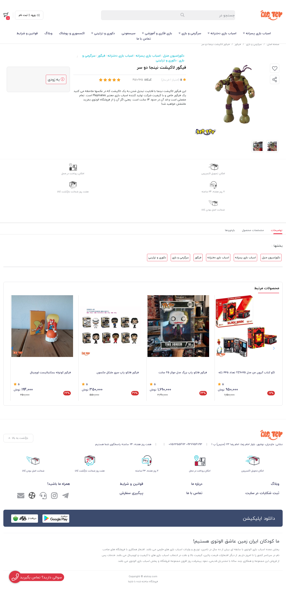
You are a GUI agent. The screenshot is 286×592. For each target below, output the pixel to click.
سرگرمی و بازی (191, 33)
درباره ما (196, 484)
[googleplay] (55, 518)
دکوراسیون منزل (173, 55)
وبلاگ (48, 33)
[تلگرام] (65, 496)
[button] (12, 348)
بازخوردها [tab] (230, 230)
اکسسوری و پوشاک (72, 33)
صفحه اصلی (273, 44)
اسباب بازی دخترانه (223, 33)
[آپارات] (31, 496)
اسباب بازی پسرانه (258, 33)
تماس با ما (144, 38)
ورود (33, 15)
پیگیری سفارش (131, 493)
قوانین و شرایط (27, 33)
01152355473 (177, 444)
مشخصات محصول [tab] (253, 230)
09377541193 (194, 444)
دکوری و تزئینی (104, 33)
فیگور (238, 44)
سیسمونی (128, 33)
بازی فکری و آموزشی (158, 33)
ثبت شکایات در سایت (262, 493)
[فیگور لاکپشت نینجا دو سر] (189, 435)
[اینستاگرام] (54, 496)
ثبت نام (23, 15)
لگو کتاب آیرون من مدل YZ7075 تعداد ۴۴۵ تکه (247, 372)
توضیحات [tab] (276, 230)
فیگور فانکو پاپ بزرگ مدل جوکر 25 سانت (183, 372)
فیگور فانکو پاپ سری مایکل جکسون (118, 372)
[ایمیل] (20, 496)
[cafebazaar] (24, 518)
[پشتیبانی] (43, 496)
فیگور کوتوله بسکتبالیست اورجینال (50, 372)
